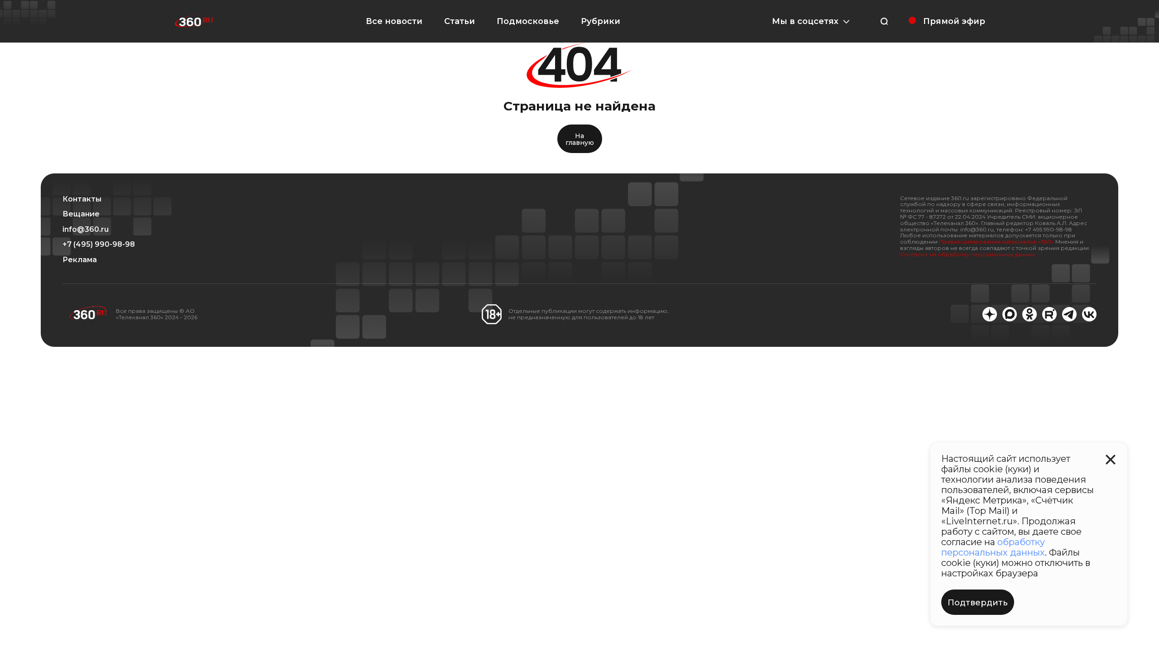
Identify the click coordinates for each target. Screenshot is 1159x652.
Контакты (81, 199)
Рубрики (600, 21)
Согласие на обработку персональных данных (967, 254)
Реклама (79, 260)
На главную (579, 139)
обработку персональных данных (993, 547)
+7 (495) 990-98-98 (98, 244)
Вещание (81, 214)
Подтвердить (978, 603)
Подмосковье (528, 21)
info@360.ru (85, 229)
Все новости (394, 21)
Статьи (459, 21)
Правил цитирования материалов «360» (996, 241)
